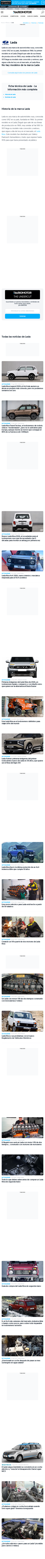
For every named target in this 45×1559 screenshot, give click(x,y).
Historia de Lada (10, 94)
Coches (23, 16)
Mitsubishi (10, 9)
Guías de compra (32, 16)
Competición (14, 16)
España (3, 9)
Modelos (26, 23)
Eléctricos (7, 1465)
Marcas (8, 22)
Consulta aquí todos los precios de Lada (22, 73)
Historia (33, 23)
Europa (17, 9)
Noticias (40, 23)
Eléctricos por (13, 6)
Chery (23, 9)
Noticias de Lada (10, 97)
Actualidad (4, 16)
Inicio (2, 22)
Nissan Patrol (30, 9)
